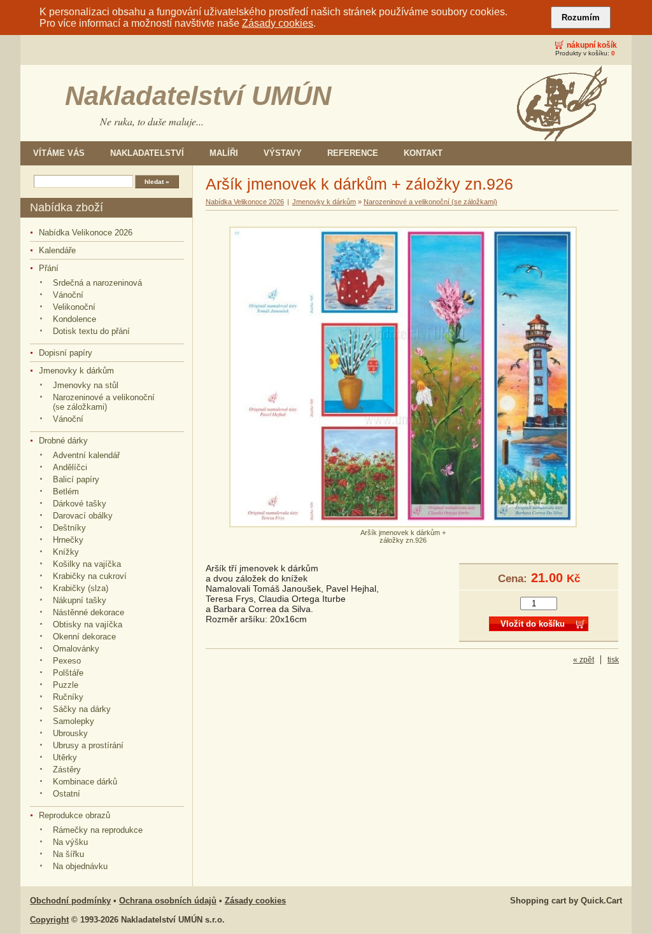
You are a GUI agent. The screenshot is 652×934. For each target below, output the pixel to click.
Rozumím (581, 17)
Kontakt (423, 153)
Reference (352, 153)
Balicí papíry (76, 479)
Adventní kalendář (86, 455)
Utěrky (65, 757)
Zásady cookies (277, 23)
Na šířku (68, 854)
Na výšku (70, 842)
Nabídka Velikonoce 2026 (85, 232)
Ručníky (68, 697)
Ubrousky (70, 733)
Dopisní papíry (65, 353)
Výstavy (283, 153)
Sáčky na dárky (82, 709)
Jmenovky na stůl (85, 385)
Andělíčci (70, 467)
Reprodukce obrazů (74, 815)
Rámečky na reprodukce (98, 830)
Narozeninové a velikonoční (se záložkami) (104, 402)
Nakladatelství (147, 153)
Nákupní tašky (79, 600)
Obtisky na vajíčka (87, 624)
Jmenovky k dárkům (76, 370)
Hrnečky (68, 540)
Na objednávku (80, 866)
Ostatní (66, 793)
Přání (49, 268)
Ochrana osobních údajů (167, 900)
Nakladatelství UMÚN (198, 96)
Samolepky (73, 721)
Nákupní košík (592, 45)
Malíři (223, 153)
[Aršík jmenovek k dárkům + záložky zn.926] (403, 525)
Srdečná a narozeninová (97, 283)
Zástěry (67, 769)
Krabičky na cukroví (90, 576)
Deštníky (69, 528)
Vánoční (68, 295)
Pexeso (67, 661)
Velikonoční (74, 307)
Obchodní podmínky (70, 900)
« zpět (583, 659)
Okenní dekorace (84, 636)
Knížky (66, 552)
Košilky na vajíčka (87, 564)
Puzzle (65, 685)
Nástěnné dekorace (88, 612)
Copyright (49, 919)
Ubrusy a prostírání (88, 745)
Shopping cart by (566, 900)
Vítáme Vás (59, 153)
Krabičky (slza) (80, 588)
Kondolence (74, 319)
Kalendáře (57, 250)
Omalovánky (76, 648)
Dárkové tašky (79, 503)
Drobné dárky (63, 440)
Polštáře (68, 673)
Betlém (66, 491)
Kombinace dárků (85, 781)
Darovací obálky (83, 515)
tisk (613, 659)
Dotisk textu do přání (91, 331)
